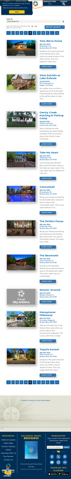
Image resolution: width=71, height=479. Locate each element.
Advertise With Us (8, 453)
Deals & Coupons (8, 440)
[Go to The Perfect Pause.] (21, 228)
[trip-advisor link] (65, 462)
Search (63, 1)
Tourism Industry (8, 446)
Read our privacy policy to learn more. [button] (15, 7)
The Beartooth (49, 255)
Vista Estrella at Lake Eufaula (50, 77)
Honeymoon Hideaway (48, 314)
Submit (66, 447)
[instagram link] (58, 462)
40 (36, 26)
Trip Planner (8, 456)
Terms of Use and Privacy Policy (31, 464)
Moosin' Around (50, 289)
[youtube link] (52, 462)
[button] (64, 3)
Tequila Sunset (49, 349)
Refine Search (53, 27)
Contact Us (8, 460)
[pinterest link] (65, 456)
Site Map (31, 467)
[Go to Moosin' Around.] (21, 296)
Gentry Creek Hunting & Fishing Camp (51, 115)
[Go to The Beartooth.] (21, 262)
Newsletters (50, 1)
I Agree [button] (16, 12)
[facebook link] (52, 456)
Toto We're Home (51, 41)
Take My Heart (49, 152)
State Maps (8, 443)
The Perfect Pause (51, 221)
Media (8, 450)
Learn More (46, 67)
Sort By (9, 19)
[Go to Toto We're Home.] (21, 48)
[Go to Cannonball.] (21, 194)
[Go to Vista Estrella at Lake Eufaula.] (21, 82)
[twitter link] (58, 456)
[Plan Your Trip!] (6, 472)
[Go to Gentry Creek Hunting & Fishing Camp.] (21, 119)
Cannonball (47, 187)
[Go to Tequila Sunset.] (21, 356)
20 (32, 26)
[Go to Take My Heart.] (21, 159)
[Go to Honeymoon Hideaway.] (21, 319)
